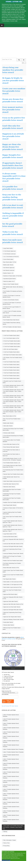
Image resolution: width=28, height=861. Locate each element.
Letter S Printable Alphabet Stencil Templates (11, 790)
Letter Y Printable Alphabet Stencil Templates (11, 816)
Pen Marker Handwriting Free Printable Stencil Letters (12, 564)
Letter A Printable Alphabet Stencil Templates (11, 715)
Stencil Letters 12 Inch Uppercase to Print (12, 584)
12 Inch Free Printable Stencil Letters (11, 346)
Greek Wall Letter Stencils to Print (11, 484)
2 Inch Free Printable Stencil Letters (11, 352)
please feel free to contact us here (13, 638)
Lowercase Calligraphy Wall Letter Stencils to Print (13, 540)
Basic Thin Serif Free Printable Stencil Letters (11, 419)
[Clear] (23, 59)
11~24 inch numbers (13, 17)
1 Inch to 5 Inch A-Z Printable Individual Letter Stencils (12, 312)
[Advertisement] (14, 41)
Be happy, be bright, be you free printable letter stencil (13, 80)
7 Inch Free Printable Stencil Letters (11, 372)
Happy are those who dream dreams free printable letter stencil (12, 146)
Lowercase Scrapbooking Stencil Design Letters (12, 549)
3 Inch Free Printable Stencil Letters (11, 361)
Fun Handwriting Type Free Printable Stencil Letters (13, 470)
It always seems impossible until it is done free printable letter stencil (14, 177)
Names (24, 19)
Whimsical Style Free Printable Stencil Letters (11, 628)
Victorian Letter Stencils (8, 625)
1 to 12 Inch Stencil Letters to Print (11, 338)
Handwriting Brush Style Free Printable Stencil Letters (12, 490)
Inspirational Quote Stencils (9, 278)
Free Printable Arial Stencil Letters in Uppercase (11, 454)
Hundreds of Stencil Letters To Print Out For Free (13, 508)
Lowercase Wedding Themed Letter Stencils (13, 553)
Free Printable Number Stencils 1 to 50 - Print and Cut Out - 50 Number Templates (12, 459)
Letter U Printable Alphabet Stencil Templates (11, 798)
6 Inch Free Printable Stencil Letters (11, 370)
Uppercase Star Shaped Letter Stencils (12, 616)
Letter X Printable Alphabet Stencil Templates (11, 811)
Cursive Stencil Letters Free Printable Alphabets (11, 440)
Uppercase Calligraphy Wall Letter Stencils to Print (12, 597)
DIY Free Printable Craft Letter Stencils (12, 327)
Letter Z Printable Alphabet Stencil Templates (11, 820)
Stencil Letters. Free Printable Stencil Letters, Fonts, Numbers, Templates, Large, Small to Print (13, 827)
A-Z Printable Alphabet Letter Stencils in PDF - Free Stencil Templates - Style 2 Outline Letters (13, 401)
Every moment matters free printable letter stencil (12, 109)
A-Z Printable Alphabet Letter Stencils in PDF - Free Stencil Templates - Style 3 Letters (13, 406)
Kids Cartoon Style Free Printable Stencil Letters (12, 517)
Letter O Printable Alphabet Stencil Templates (11, 772)
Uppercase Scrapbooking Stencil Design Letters (12, 613)
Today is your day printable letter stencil (12, 233)
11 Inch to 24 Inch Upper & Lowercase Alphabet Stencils (12, 303)
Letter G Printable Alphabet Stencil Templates (11, 741)
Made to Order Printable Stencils (10, 284)
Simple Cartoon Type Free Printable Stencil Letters (13, 571)
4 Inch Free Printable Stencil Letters (11, 364)
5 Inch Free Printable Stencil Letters (11, 367)
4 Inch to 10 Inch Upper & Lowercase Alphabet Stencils (11, 296)
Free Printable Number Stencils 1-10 (11, 462)
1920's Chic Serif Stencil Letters (10, 349)
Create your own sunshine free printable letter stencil (13, 91)
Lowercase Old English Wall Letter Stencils (12, 546)
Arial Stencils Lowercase (8, 270)
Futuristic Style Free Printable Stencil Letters (13, 474)
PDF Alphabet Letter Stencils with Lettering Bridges (13, 287)
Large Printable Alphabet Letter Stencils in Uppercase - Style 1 (12, 521)
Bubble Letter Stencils (8, 264)
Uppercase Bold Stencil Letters (10, 594)
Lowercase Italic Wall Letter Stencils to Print (13, 543)
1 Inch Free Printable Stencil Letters (11, 335)
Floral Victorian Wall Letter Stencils (11, 447)
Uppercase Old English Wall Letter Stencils (13, 609)
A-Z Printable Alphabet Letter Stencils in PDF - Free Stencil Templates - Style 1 (13, 386)
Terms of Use (6, 843)
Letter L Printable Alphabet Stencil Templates (11, 759)
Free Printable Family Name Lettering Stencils (11, 323)
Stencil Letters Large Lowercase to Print (12, 587)
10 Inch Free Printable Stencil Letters (11, 341)
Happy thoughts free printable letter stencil (12, 156)
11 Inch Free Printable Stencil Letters (11, 343)
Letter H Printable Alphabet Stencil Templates (11, 745)
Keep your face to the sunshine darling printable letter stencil (12, 197)
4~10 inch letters (16, 16)
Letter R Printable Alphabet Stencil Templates (11, 785)
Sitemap (5, 831)
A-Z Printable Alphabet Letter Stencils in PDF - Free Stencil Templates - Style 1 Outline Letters (13, 391)
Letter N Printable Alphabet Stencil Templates (11, 768)
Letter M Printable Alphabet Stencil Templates (11, 764)
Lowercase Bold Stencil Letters (10, 536)
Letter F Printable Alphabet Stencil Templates (11, 737)
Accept (9, 860)
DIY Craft (18, 19)
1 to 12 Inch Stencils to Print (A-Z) (11, 256)
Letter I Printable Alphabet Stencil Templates (13, 749)
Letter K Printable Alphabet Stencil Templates (11, 755)
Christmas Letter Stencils (8, 433)
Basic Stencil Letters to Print (9, 416)
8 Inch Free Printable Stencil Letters (11, 375)
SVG (10, 16)
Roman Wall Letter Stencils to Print (11, 567)
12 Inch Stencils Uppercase (9, 251)
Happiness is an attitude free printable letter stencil (13, 136)
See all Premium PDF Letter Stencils (10, 706)
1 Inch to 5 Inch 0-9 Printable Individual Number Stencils (12, 316)
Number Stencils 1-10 (8, 273)
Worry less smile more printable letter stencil (12, 241)
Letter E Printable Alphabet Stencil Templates (11, 732)
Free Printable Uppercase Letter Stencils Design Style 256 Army (12, 466)
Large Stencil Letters (8, 248)
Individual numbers (11, 19)
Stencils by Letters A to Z (9, 281)
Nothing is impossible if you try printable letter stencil (13, 215)
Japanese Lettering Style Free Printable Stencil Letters (12, 513)
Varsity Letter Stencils (8, 622)
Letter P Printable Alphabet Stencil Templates (11, 777)
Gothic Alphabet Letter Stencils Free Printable (11, 477)
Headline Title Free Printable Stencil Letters (13, 502)
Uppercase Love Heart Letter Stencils (11, 607)
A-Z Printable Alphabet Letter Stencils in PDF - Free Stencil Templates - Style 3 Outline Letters (13, 411)
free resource (16, 4)
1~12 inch (21, 14)
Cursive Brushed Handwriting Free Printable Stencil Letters (13, 436)
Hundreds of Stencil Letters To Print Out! (12, 276)
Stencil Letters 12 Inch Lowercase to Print (12, 581)
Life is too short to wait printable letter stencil (12, 206)
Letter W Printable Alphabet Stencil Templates (11, 807)
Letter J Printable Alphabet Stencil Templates (13, 752)
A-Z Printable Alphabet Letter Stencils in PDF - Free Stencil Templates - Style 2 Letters (13, 396)
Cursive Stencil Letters (8, 259)
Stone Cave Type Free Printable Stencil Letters (12, 590)
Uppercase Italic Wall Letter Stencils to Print (13, 604)
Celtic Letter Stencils (8, 425)
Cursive (3, 16)
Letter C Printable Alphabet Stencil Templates (11, 724)
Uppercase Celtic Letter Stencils (10, 601)
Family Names (5, 21)
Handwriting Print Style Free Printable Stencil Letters (11, 494)
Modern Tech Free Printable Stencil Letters (13, 560)
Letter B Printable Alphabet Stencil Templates (11, 719)
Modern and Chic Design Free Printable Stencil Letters (12, 557)
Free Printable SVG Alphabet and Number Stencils (12, 291)
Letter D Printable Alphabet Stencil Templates (11, 728)
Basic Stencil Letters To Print (9, 262)
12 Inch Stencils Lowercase (9, 253)
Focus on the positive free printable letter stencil (13, 118)
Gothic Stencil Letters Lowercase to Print (12, 481)
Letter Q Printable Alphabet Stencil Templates (11, 781)
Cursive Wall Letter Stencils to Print (11, 444)
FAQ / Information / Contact (9, 840)
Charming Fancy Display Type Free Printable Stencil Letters (13, 429)
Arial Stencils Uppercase (8, 267)
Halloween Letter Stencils (9, 486)
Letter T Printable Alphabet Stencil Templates (11, 794)
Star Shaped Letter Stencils (9, 579)
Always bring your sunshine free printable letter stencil (12, 70)
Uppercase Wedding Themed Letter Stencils (13, 619)
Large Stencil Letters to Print (9, 533)
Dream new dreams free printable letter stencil (12, 100)
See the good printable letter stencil (12, 225)
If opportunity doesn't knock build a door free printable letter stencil (12, 165)
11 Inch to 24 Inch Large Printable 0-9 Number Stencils (12, 307)
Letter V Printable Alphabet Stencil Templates (11, 803)
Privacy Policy (6, 845)
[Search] (19, 59)
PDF (7, 16)
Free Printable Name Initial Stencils (11, 319)
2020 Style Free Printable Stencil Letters (12, 354)
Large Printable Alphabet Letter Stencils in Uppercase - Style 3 (12, 530)
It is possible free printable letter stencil (12, 187)
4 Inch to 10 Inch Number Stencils (11, 299)
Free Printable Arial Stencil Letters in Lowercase (11, 450)
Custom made (13, 21)
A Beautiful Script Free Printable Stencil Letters (12, 381)
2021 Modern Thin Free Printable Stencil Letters (12, 358)
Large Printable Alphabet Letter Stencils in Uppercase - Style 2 (12, 526)
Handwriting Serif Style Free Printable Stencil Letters (12, 498)
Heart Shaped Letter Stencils (9, 505)
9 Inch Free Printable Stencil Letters (11, 378)
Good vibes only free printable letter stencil (12, 127)
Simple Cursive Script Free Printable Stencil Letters (13, 575)
